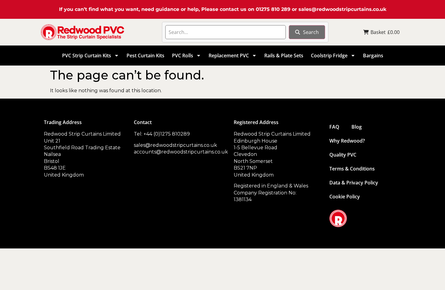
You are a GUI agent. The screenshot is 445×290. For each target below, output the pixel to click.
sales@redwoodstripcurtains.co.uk (342, 9)
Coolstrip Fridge (329, 55)
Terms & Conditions (352, 168)
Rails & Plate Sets (283, 55)
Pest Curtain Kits (145, 55)
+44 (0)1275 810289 (166, 134)
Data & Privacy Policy (353, 182)
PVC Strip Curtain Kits (86, 55)
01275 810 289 (273, 9)
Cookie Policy (344, 196)
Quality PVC (342, 154)
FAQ (334, 126)
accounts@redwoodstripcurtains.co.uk (181, 152)
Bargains (373, 55)
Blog (356, 126)
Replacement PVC (229, 55)
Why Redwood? (347, 140)
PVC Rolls (182, 55)
